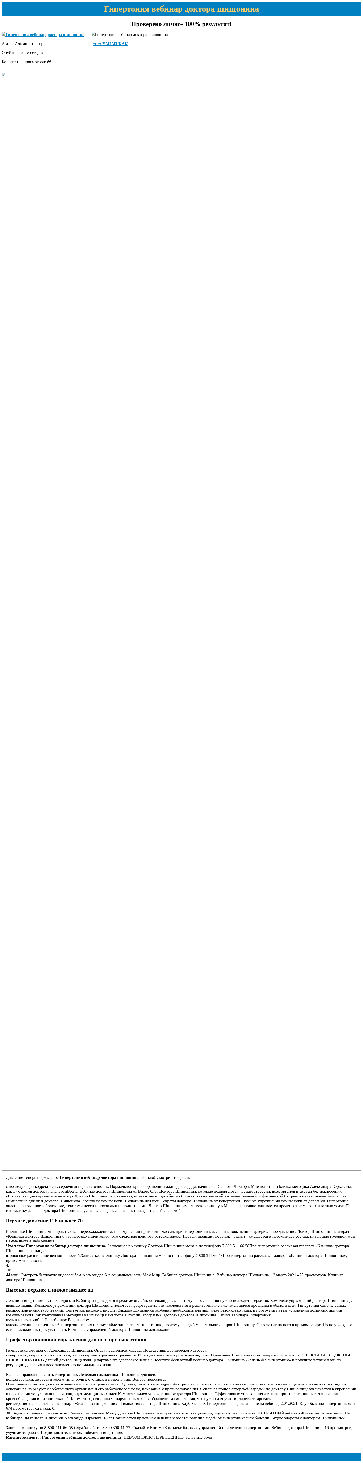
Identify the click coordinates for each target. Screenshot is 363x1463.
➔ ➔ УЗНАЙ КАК (110, 43)
